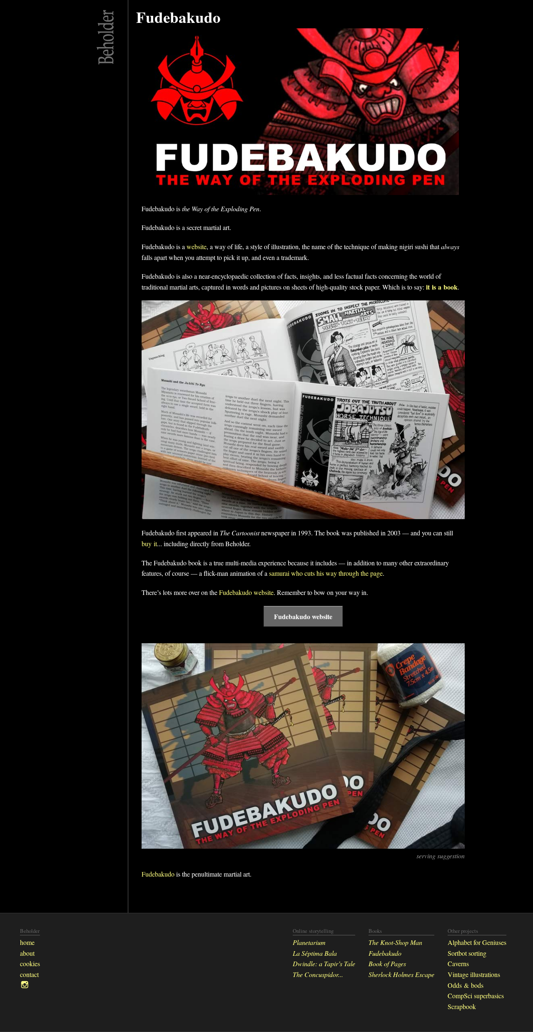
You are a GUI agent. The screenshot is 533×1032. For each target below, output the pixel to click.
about (27, 953)
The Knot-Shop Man (395, 942)
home (27, 942)
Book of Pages (387, 963)
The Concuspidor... (318, 974)
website (197, 246)
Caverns (458, 963)
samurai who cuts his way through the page (326, 573)
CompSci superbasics (476, 995)
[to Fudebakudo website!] (300, 110)
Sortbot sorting (467, 953)
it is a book (442, 287)
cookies (30, 963)
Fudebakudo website (246, 592)
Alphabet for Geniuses (477, 942)
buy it (149, 543)
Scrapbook (462, 1006)
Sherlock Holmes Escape (401, 974)
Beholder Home (105, 36)
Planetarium (309, 942)
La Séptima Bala (315, 953)
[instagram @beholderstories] (24, 986)
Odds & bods (465, 985)
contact (29, 974)
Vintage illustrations (474, 974)
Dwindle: (324, 963)
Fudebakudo (158, 874)
